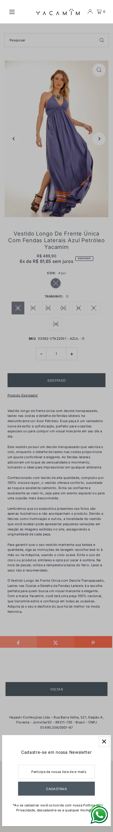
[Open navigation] (20, 11)
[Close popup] (104, 742)
